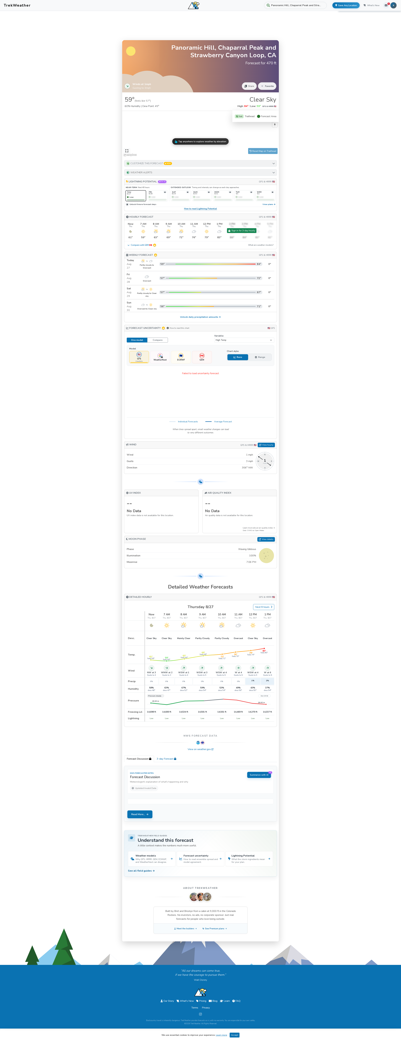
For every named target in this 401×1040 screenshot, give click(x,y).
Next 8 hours (262, 607)
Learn (227, 1001)
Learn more (221, 1035)
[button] (200, 163)
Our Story (168, 1001)
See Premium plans (214, 928)
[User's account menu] (393, 5)
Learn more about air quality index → (259, 528)
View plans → (269, 204)
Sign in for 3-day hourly (243, 230)
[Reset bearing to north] (274, 124)
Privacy (206, 1007)
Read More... (138, 814)
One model (137, 340)
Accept (234, 1035)
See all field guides (141, 871)
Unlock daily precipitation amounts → (200, 316)
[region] (200, 134)
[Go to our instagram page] (200, 1014)
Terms (194, 1007)
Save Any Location (347, 5)
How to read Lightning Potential (200, 208)
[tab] (139, 759)
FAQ (237, 1001)
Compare (157, 340)
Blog (214, 1001)
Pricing (202, 1001)
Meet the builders (185, 928)
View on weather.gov (199, 749)
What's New (373, 5)
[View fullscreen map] (126, 151)
